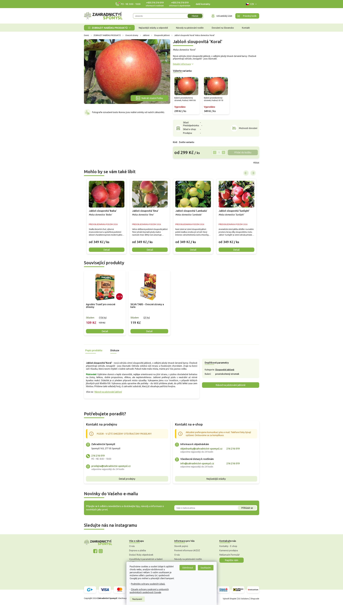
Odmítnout (187, 567)
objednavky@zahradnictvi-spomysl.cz (201, 448)
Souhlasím (206, 567)
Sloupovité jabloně (224, 369)
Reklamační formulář (229, 555)
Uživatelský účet (224, 16)
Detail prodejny (127, 478)
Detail (105, 331)
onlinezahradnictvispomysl (95, 551)
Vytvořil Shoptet (229, 599)
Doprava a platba (137, 550)
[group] (106, 216)
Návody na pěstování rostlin (188, 559)
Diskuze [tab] (114, 350)
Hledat (195, 16)
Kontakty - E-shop (228, 546)
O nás (132, 546)
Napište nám (231, 560)
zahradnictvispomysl (101, 551)
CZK (252, 4)
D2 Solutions (243, 599)
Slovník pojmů (181, 546)
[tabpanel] (105, 303)
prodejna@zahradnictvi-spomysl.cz (111, 466)
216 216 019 (98, 455)
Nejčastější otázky (216, 478)
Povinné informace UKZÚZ (187, 550)
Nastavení (137, 599)
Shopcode (255, 599)
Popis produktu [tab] (93, 350)
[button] (106, 240)
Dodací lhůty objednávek (141, 555)
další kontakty (203, 4)
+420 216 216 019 (154, 2)
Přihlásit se (247, 508)
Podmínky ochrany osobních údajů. (148, 584)
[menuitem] (109, 27)
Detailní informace (182, 64)
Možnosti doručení (248, 128)
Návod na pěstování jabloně (230, 385)
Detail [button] (106, 249)
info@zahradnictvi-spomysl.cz (197, 463)
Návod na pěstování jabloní (108, 392)
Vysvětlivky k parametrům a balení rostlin (146, 560)
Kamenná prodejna (228, 550)
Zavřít (179, 162)
